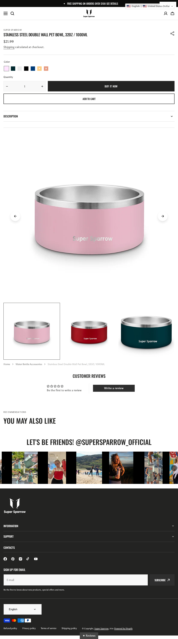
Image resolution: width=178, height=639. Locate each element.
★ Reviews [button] (89, 635)
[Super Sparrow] (89, 13)
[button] (172, 13)
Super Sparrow (101, 628)
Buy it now (111, 86)
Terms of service (48, 628)
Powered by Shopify (123, 628)
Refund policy (10, 628)
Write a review (114, 388)
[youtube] (36, 559)
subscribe (160, 580)
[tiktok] (28, 559)
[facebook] (5, 559)
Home (6, 364)
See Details (112, 3)
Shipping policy (69, 628)
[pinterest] (13, 559)
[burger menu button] (5, 13)
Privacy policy (29, 628)
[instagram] (20, 559)
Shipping (8, 47)
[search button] (12, 13)
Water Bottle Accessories (29, 364)
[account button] (166, 13)
